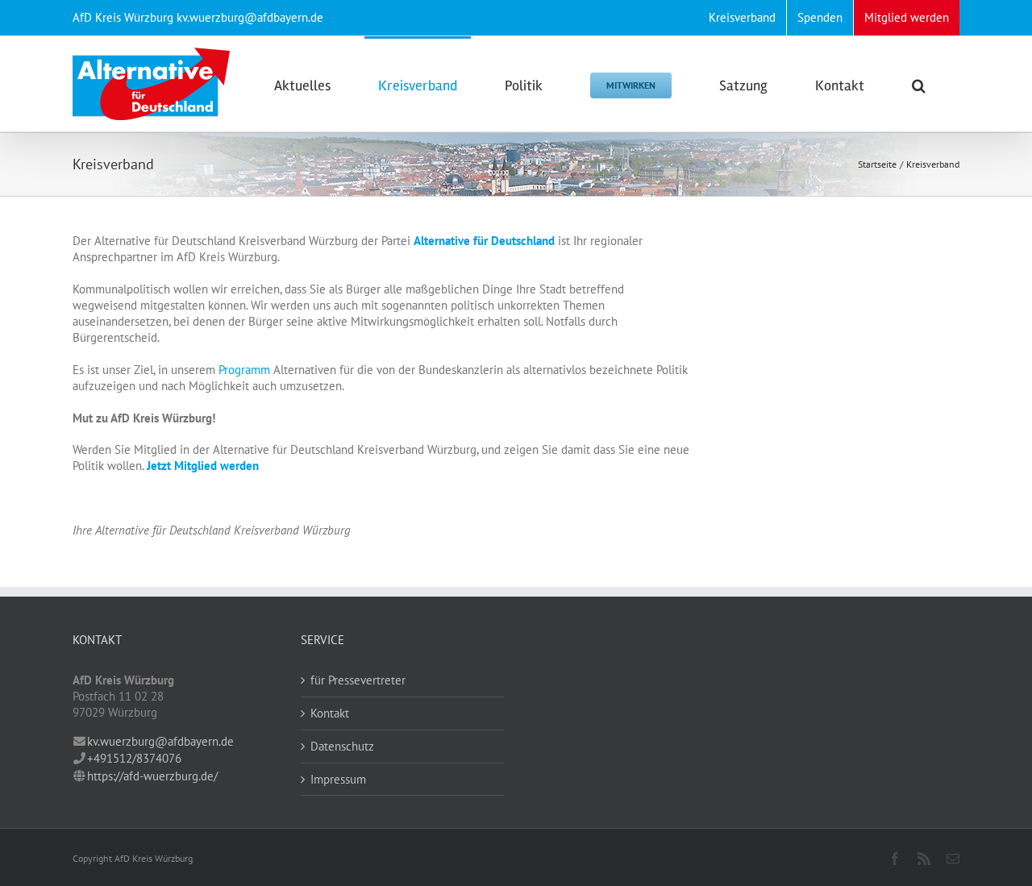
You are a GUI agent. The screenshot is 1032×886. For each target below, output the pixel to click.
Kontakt (329, 713)
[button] (918, 83)
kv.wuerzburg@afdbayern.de (160, 741)
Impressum (338, 779)
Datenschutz (342, 746)
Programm (244, 369)
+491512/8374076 (134, 758)
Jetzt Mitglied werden (203, 465)
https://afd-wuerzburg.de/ (152, 776)
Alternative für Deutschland (484, 240)
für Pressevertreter (358, 680)
